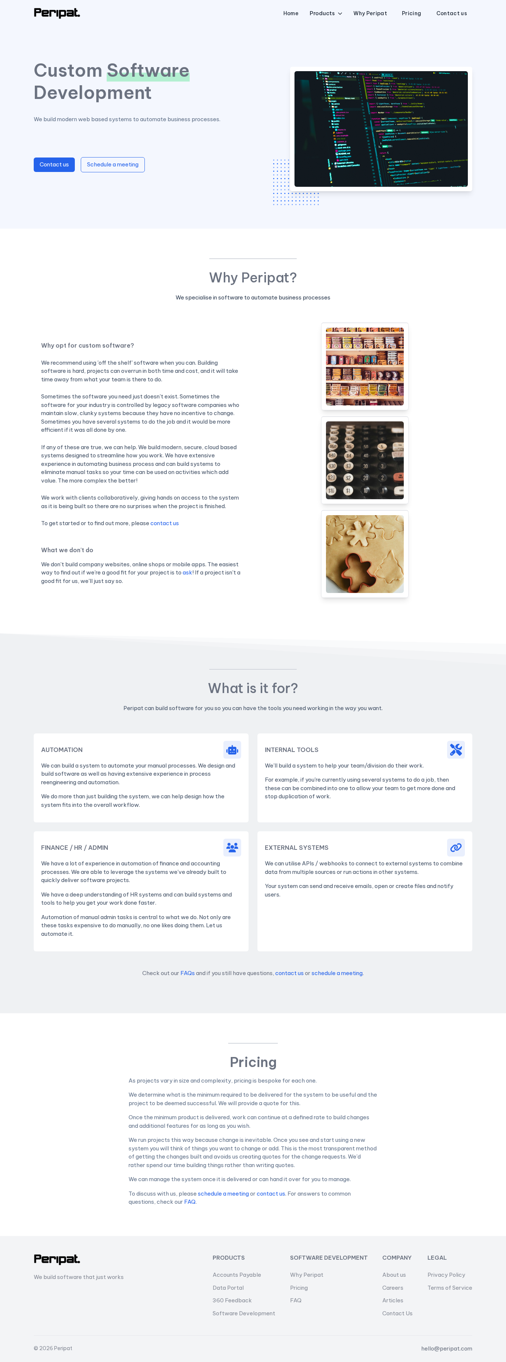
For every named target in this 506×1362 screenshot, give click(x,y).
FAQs (187, 973)
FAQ (190, 1201)
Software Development (244, 1313)
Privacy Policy (446, 1274)
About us (394, 1274)
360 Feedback (232, 1300)
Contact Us (397, 1313)
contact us (164, 523)
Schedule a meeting (113, 164)
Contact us (54, 164)
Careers (392, 1287)
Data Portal (228, 1287)
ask (187, 572)
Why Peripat (306, 1274)
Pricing (299, 1287)
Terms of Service (449, 1287)
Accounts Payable (237, 1274)
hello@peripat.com (446, 1348)
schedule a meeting (337, 973)
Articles (392, 1300)
